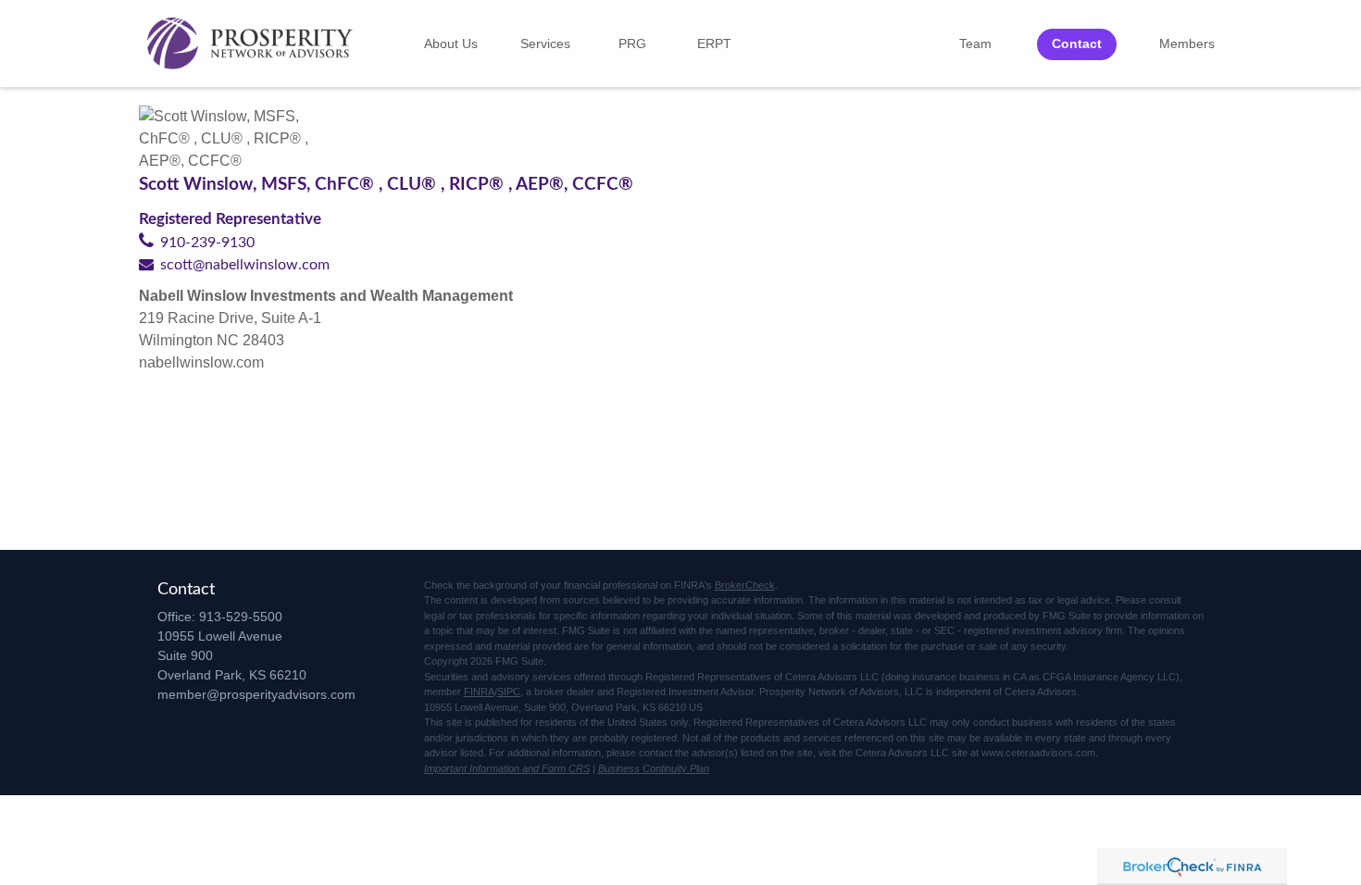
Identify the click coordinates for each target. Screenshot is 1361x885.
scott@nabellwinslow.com (245, 264)
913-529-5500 (240, 616)
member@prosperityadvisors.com (256, 694)
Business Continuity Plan (653, 768)
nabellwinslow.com (201, 362)
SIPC (508, 691)
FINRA (479, 691)
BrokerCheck (745, 585)
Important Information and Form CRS (507, 768)
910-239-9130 (207, 242)
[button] (451, 43)
